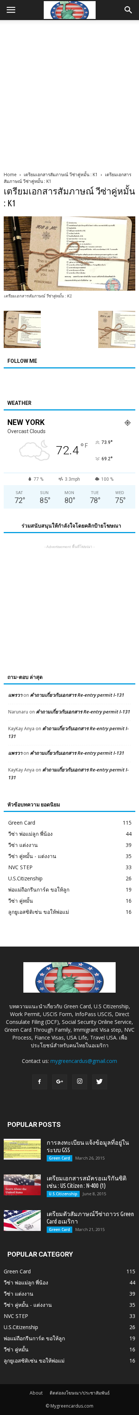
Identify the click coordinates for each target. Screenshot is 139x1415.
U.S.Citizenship (25, 878)
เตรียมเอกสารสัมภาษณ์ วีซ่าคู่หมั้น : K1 (61, 174)
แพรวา (15, 695)
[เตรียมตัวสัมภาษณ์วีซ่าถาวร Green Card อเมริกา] (22, 1220)
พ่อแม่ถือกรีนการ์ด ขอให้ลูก (38, 889)
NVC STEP (20, 867)
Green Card (21, 822)
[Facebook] (39, 1081)
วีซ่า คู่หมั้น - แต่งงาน (32, 856)
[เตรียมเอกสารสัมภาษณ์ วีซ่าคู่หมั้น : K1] (69, 289)
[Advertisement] (69, 93)
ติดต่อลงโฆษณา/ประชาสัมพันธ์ (80, 1393)
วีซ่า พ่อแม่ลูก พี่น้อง (30, 833)
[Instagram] (79, 1081)
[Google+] (59, 1081)
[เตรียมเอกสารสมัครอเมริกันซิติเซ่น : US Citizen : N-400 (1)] (22, 1184)
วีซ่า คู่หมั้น (20, 900)
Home (10, 174)
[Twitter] (99, 1081)
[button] (128, 10)
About (36, 1393)
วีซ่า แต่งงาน (23, 844)
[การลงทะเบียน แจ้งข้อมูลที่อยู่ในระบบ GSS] (22, 1149)
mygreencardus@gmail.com (83, 1060)
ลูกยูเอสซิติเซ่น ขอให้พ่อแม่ (38, 911)
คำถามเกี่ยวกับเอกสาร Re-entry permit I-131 (77, 695)
